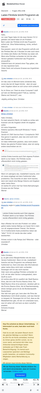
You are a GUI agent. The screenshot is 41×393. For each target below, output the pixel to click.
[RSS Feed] (33, 19)
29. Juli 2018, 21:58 (22, 252)
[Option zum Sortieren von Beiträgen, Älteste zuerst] (4, 25)
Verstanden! (20, 375)
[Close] (37, 324)
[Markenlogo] (3, 4)
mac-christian (8, 78)
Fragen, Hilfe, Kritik (9, 19)
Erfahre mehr (17, 371)
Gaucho (6, 32)
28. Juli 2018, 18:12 (26, 78)
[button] (3, 390)
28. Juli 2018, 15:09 (22, 32)
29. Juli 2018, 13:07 (22, 111)
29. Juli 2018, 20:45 (26, 202)
